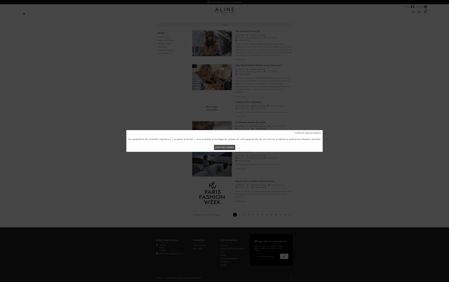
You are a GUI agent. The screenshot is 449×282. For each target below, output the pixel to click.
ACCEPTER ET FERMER (224, 147)
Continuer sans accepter (307, 133)
